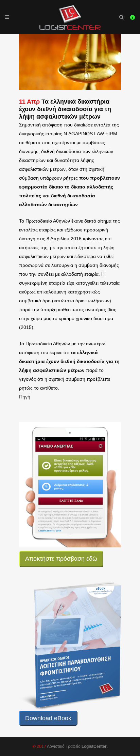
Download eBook (48, 718)
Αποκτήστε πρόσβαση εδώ (61, 558)
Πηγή (24, 396)
